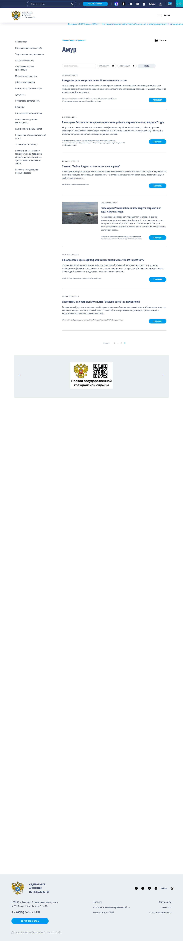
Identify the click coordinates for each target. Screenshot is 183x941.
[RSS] (160, 3)
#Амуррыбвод (67, 99)
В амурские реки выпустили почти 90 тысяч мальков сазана (94, 80)
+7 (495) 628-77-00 (25, 912)
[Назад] (19, 375)
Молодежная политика (26, 76)
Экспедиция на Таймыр (26, 144)
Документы (20, 95)
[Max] (116, 4)
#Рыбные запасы (92, 99)
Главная (65, 40)
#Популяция (76, 99)
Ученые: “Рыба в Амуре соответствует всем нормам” (91, 166)
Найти (146, 66)
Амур (72, 40)
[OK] (144, 3)
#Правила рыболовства (70, 143)
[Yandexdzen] (123, 4)
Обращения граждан (25, 82)
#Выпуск (93, 101)
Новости (97, 902)
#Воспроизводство (85, 143)
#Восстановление (104, 99)
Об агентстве (21, 42)
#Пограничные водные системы (105, 140)
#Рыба (83, 99)
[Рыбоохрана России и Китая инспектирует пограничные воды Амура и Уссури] (80, 213)
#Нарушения (105, 236)
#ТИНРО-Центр (67, 278)
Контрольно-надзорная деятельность (26, 121)
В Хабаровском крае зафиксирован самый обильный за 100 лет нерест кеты (103, 259)
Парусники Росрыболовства (28, 129)
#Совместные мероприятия (119, 236)
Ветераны (19, 107)
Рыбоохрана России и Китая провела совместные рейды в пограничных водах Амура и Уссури (113, 122)
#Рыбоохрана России (69, 145)
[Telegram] (130, 3)
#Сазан (99, 101)
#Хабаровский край (94, 278)
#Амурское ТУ (120, 143)
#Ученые (70, 184)
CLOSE (179, 4)
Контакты (166, 907)
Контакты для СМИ (103, 912)
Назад (106, 343)
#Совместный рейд (68, 140)
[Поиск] (72, 4)
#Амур (87, 101)
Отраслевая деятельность (27, 101)
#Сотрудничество (88, 140)
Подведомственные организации (24, 68)
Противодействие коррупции (28, 113)
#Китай (119, 239)
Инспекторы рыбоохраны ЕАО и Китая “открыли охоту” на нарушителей (101, 301)
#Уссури (78, 140)
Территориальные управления (29, 54)
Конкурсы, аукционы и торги (28, 88)
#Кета (74, 278)
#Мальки (113, 99)
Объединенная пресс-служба (28, 48)
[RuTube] (152, 3)
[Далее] (163, 375)
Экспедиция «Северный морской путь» (30, 136)
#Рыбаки (132, 236)
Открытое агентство (24, 60)
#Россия (65, 320)
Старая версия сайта (160, 912)
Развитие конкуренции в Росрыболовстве (26, 171)
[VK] (137, 3)
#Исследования (78, 184)
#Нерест (79, 278)
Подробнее (157, 100)
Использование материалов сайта (111, 907)
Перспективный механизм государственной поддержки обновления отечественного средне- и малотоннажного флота (28, 157)
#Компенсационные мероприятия (73, 101)
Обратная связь (95, 4)
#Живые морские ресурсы (101, 143)
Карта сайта (165, 902)
